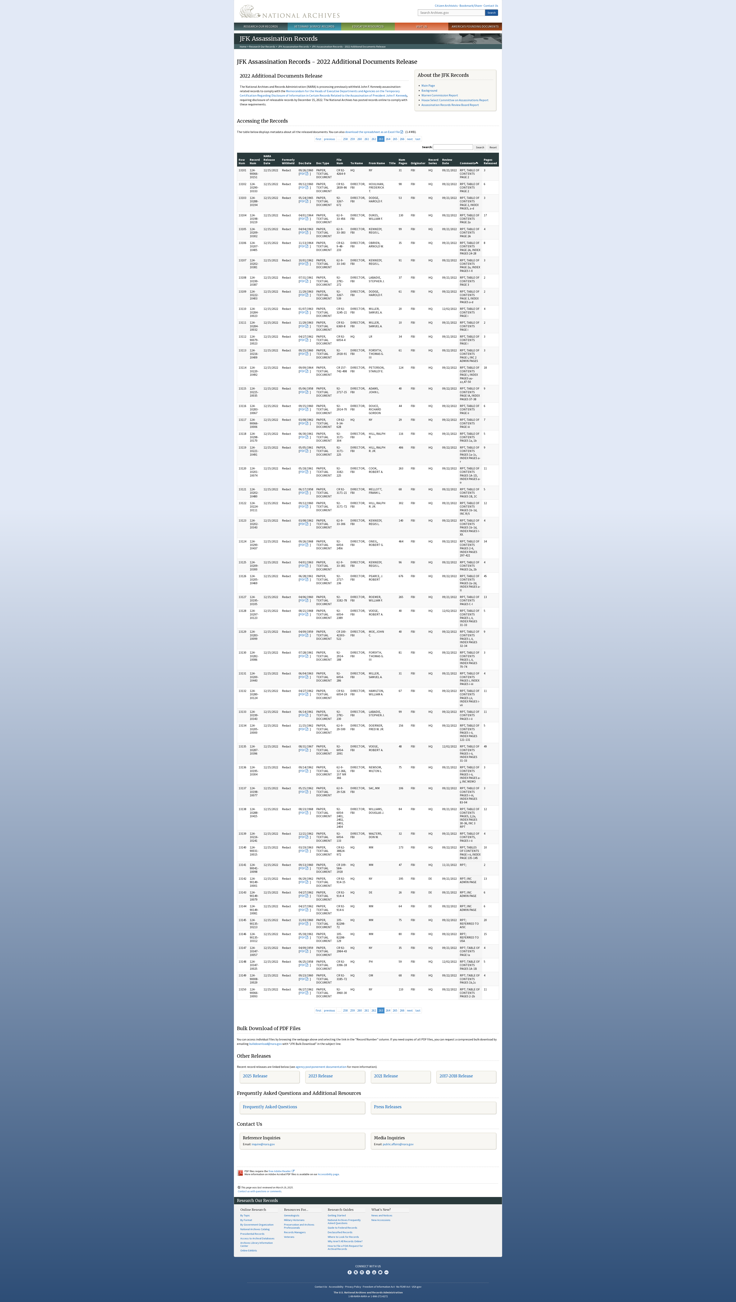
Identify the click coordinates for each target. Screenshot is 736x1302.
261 (366, 139)
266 (402, 139)
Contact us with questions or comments (259, 1191)
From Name (377, 163)
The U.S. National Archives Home (289, 11)
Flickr (386, 1272)
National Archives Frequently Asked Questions (344, 1221)
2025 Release (255, 1076)
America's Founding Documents (475, 26)
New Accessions (380, 1220)
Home (243, 46)
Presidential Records (252, 1234)
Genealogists (291, 1215)
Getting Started (337, 1215)
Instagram (362, 1272)
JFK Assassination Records (293, 46)
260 (359, 139)
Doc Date (305, 163)
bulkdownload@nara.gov (265, 1044)
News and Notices (381, 1215)
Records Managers (295, 1232)
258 (345, 139)
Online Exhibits (248, 1250)
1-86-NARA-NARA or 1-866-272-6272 (368, 1296)
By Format (246, 1220)
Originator (418, 163)
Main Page (428, 85)
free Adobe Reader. (280, 1171)
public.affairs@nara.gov (398, 1144)
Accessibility (336, 1286)
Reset (493, 147)
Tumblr (368, 1272)
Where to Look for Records (343, 1237)
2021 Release (386, 1076)
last (418, 139)
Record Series (433, 161)
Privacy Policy (353, 1286)
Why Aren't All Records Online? (345, 1241)
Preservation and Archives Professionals (299, 1226)
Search (492, 12)
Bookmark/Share (470, 5)
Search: (427, 147)
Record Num (255, 161)
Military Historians (294, 1220)
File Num (340, 161)
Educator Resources (368, 26)
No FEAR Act (403, 1286)
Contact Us (491, 5)
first (318, 139)
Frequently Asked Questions (270, 1106)
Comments (467, 163)
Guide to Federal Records (342, 1227)
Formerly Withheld (288, 161)
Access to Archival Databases (257, 1238)
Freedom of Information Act (379, 1286)
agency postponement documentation (321, 1067)
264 (388, 139)
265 (395, 139)
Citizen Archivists (446, 5)
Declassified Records (340, 1232)
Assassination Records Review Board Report (450, 105)
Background (429, 90)
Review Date (447, 161)
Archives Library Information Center (256, 1244)
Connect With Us (368, 1266)
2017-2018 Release (456, 1076)
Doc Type (322, 163)
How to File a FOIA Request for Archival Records (345, 1247)
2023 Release (320, 1076)
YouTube (374, 1272)
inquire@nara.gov (263, 1144)
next (410, 139)
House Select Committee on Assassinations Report (455, 100)
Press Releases (388, 1106)
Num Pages (403, 161)
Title (392, 163)
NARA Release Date (269, 159)
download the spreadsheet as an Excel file (372, 132)
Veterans (289, 1237)
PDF (302, 174)
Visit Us (421, 26)
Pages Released (490, 161)
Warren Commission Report (439, 95)
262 (373, 139)
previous (329, 139)
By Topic (245, 1215)
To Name (356, 163)
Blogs (380, 1272)
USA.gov (416, 1286)
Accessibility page (328, 1174)
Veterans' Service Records (314, 26)
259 (352, 139)
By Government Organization (257, 1224)
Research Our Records (261, 26)
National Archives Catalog (255, 1229)
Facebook (349, 1272)
